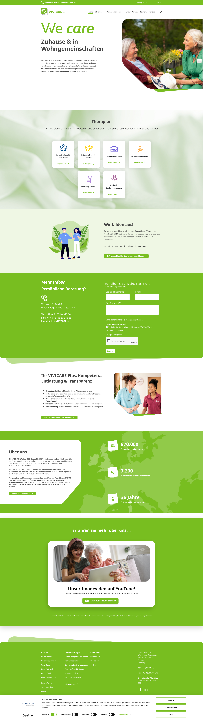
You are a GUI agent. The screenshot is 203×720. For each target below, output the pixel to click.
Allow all (171, 700)
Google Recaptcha (114, 334)
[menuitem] (63, 163)
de (158, 2)
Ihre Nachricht (112, 303)
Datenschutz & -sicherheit (115, 324)
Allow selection (171, 707)
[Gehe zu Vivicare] (52, 12)
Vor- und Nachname (115, 292)
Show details (123, 714)
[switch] (75, 714)
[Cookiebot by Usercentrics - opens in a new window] (28, 715)
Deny (171, 714)
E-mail (138, 292)
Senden (110, 351)
